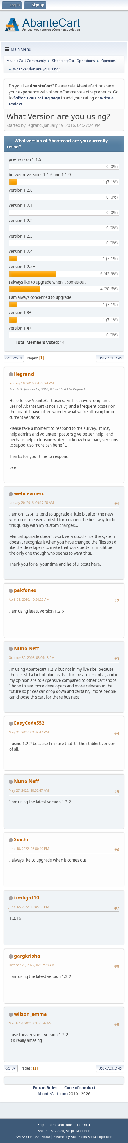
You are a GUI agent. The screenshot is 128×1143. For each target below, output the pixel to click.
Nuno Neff (26, 648)
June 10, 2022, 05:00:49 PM (29, 848)
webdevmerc (29, 493)
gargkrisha (27, 956)
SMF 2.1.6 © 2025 (51, 1131)
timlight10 (26, 897)
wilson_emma (30, 1014)
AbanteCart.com (53, 1093)
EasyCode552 (29, 723)
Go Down (13, 358)
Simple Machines (78, 1131)
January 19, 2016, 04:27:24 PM (31, 383)
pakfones (25, 590)
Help (40, 1124)
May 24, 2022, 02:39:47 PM (29, 732)
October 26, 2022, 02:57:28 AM (31, 965)
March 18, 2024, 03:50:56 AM (30, 1023)
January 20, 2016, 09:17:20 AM (31, 502)
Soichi (21, 839)
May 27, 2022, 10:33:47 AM (29, 790)
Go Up (10, 1068)
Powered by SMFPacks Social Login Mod (82, 1137)
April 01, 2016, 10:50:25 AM (29, 599)
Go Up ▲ (84, 1124)
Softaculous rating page (36, 98)
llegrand (24, 374)
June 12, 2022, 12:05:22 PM (29, 906)
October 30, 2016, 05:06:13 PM (31, 657)
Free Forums (41, 1137)
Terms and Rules (60, 1124)
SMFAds (21, 1137)
